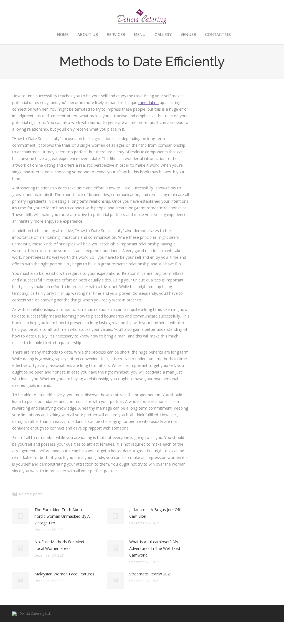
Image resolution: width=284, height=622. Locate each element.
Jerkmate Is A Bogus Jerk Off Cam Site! (154, 513)
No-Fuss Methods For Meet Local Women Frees (59, 545)
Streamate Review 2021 (150, 574)
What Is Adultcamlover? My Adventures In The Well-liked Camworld (154, 548)
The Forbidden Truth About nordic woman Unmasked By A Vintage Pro (62, 516)
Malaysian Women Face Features (64, 574)
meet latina (148, 102)
